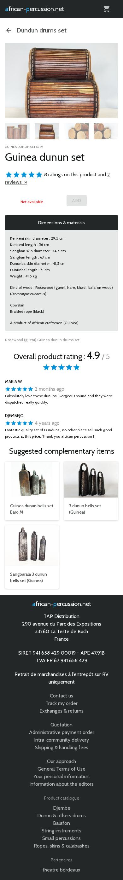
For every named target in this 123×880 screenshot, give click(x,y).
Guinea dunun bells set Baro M (31, 509)
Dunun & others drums (61, 816)
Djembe (61, 808)
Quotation (61, 725)
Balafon (61, 823)
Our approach (61, 761)
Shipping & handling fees (61, 747)
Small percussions (61, 838)
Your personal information (61, 776)
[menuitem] (17, 132)
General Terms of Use (61, 769)
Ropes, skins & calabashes (62, 846)
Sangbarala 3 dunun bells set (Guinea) (28, 577)
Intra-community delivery (61, 740)
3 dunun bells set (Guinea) (85, 509)
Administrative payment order (61, 732)
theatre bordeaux (61, 870)
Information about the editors (61, 784)
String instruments (61, 831)
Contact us (61, 696)
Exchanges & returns (61, 711)
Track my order (61, 703)
